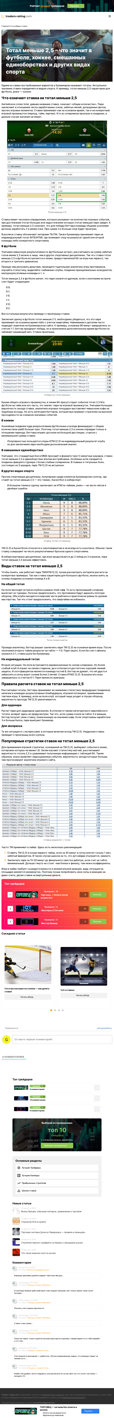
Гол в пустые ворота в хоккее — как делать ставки (27, 990)
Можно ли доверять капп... (38, 1270)
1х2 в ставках (68, 990)
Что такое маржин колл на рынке (38, 1253)
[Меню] (110, 16)
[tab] (51, 1010)
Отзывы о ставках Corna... (38, 1350)
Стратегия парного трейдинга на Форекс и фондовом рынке (52, 1242)
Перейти (88, 1411)
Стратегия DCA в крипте (33, 1222)
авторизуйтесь (104, 1028)
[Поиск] (102, 16)
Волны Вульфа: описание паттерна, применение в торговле (51, 1211)
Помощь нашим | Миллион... (39, 1285)
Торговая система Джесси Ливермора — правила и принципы (53, 1232)
